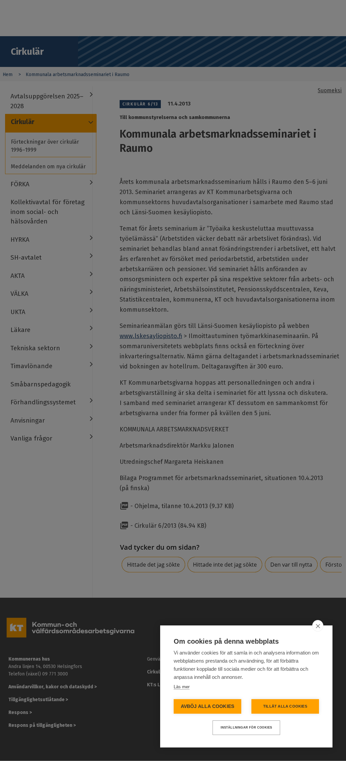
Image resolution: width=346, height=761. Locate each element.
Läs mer (182, 686)
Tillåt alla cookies (285, 706)
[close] (317, 626)
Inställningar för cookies (246, 727)
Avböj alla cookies (207, 706)
